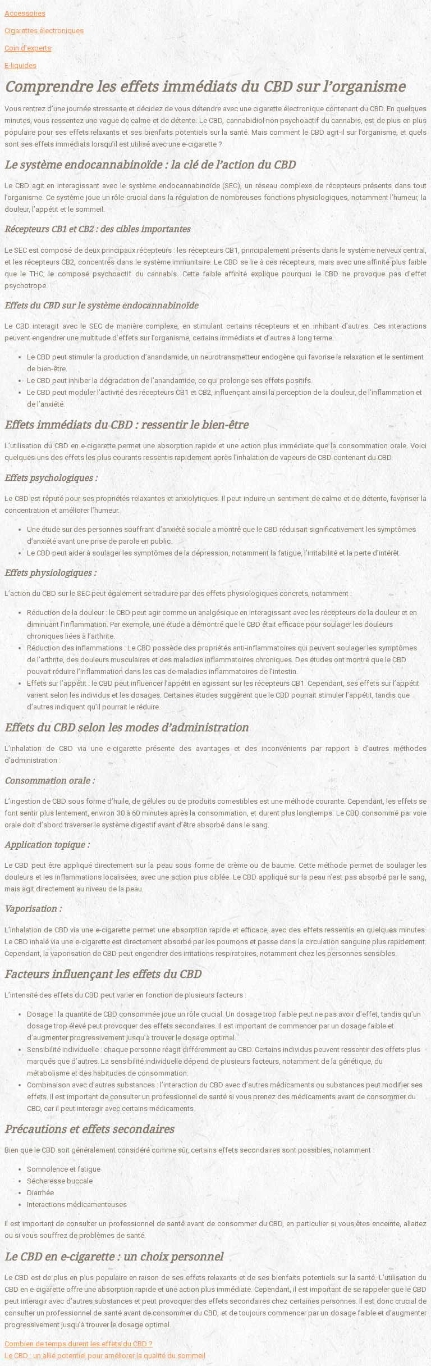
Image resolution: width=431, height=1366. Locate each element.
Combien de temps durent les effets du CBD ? (78, 1344)
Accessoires (24, 13)
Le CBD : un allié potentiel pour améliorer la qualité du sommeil (104, 1355)
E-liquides (20, 65)
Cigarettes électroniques (44, 30)
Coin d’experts (27, 48)
